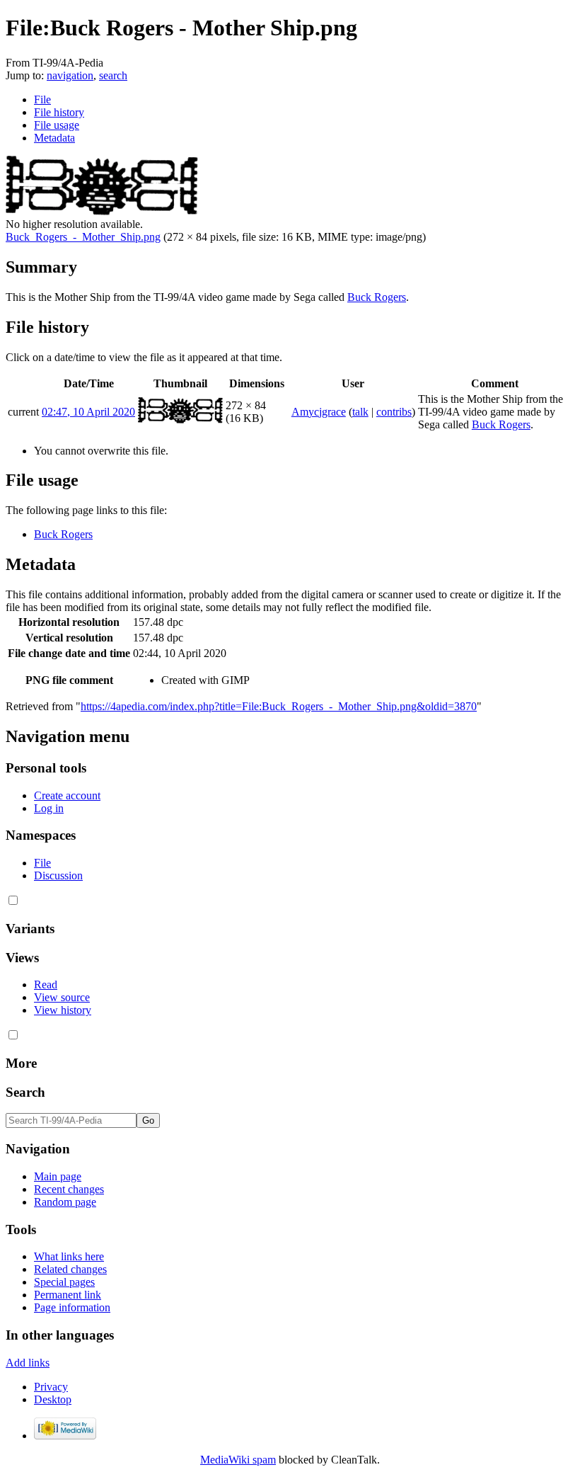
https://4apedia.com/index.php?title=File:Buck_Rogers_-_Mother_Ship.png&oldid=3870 (279, 706)
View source (62, 997)
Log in (49, 808)
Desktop (52, 1399)
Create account (67, 795)
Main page (57, 1176)
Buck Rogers (376, 297)
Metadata (54, 138)
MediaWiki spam (238, 1460)
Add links (28, 1363)
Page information (72, 1307)
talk (360, 412)
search (113, 75)
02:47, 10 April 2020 (88, 412)
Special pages (64, 1282)
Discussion (58, 875)
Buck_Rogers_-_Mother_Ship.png (83, 237)
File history (59, 112)
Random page (65, 1202)
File (42, 99)
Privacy (51, 1387)
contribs (394, 412)
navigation (70, 75)
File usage (56, 125)
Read (45, 985)
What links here (69, 1256)
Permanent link (67, 1295)
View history (62, 1010)
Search (25, 1092)
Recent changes (69, 1189)
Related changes (70, 1269)
